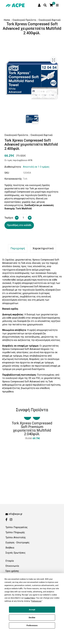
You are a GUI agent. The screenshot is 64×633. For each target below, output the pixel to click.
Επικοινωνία (12, 565)
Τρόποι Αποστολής (16, 537)
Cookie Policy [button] (29, 598)
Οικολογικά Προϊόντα (24, 20)
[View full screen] (53, 60)
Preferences (32, 625)
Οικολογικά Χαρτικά (49, 20)
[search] (45, 5)
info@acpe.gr (15, 514)
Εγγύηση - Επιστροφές (18, 542)
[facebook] (6, 519)
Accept (32, 610)
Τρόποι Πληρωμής (15, 532)
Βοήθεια (10, 547)
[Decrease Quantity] (17, 218)
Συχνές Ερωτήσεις (16, 552)
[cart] (51, 5)
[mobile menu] (57, 5)
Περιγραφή (17, 248)
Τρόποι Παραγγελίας (17, 527)
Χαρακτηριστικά (43, 248)
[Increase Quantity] (30, 218)
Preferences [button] (36, 601)
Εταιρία (10, 560)
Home (7, 20)
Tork (25, 178)
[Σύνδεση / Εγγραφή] (39, 5)
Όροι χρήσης (12, 571)
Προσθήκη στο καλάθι (19, 225)
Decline (32, 618)
